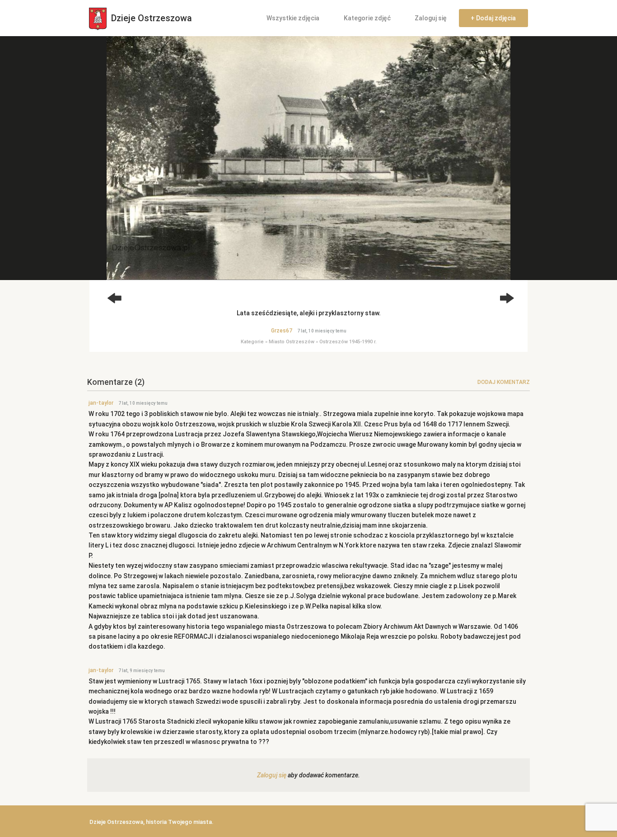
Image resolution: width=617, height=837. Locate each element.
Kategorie (252, 342)
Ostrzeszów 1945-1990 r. (348, 342)
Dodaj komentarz (503, 382)
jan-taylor (101, 403)
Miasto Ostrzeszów (291, 342)
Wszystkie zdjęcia (292, 18)
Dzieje (150, 18)
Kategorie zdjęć (367, 18)
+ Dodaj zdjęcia (493, 18)
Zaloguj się (431, 18)
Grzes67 (281, 330)
